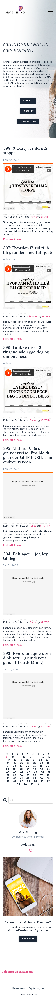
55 (28, 775)
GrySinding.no (36, 988)
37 (47, 765)
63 (34, 778)
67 (14, 781)
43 (41, 769)
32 (14, 765)
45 (7, 772)
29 (41, 763)
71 (42, 781)
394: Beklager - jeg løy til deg (25, 556)
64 (41, 778)
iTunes (33, 216)
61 (21, 778)
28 (34, 763)
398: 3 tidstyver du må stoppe (25, 150)
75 (31, 784)
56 (34, 775)
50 (42, 772)
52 (8, 775)
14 (36, 756)
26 (21, 763)
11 (18, 756)
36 (41, 765)
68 (21, 781)
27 (28, 763)
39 (14, 769)
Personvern (18, 988)
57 (41, 775)
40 (21, 769)
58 (48, 775)
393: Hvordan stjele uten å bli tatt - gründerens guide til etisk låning (27, 658)
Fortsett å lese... (12, 239)
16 (49, 756)
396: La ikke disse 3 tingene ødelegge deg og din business (26, 352)
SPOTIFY (46, 216)
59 (8, 778)
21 (34, 759)
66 (7, 781)
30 (48, 763)
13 (30, 756)
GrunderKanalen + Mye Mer (13, 214)
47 (21, 772)
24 (8, 763)
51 (49, 772)
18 (15, 759)
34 (27, 765)
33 (21, 765)
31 (8, 765)
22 (40, 759)
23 (47, 759)
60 (14, 778)
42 (34, 769)
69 (28, 781)
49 (35, 772)
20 (27, 759)
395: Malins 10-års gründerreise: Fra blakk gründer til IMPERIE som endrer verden (27, 455)
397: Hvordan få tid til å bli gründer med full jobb (27, 250)
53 (14, 775)
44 (48, 769)
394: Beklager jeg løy (32, 620)
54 (21, 775)
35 (34, 765)
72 (48, 781)
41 (27, 769)
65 (48, 778)
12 (24, 756)
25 (14, 763)
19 (21, 759)
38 (7, 769)
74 (25, 784)
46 (14, 772)
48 (28, 772)
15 (43, 756)
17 (9, 759)
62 (27, 778)
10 (12, 756)
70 (35, 781)
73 (18, 784)
